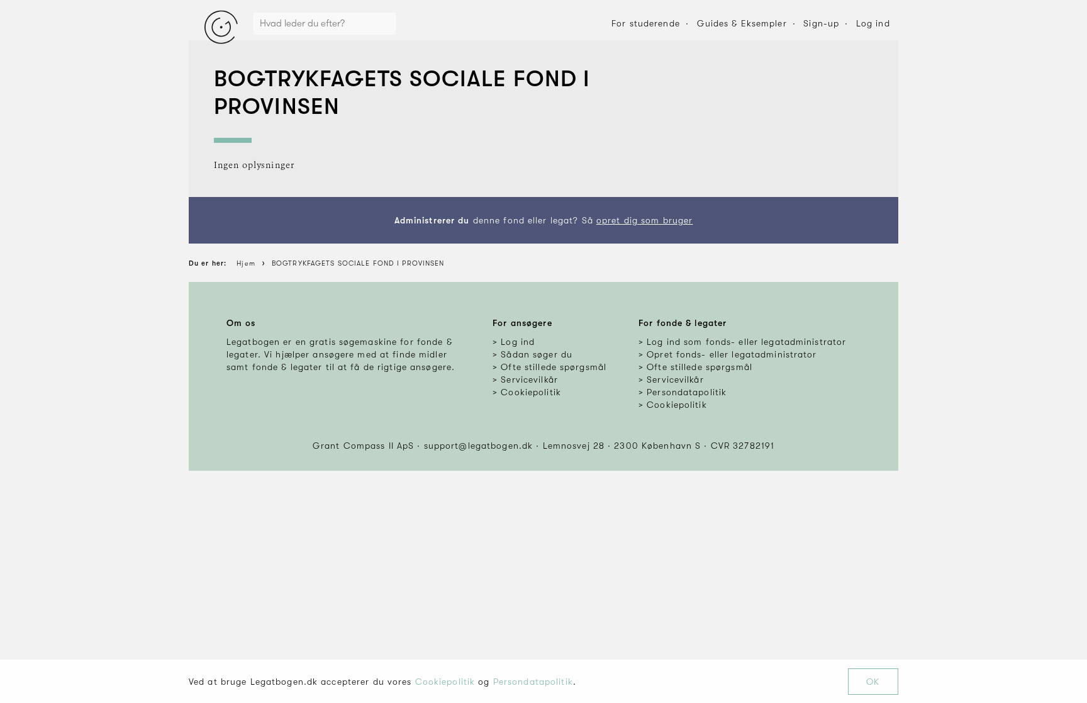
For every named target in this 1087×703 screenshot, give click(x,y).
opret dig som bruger (644, 220)
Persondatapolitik (533, 682)
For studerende (645, 23)
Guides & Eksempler (742, 23)
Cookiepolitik (445, 682)
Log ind (873, 23)
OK (872, 682)
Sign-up (821, 23)
